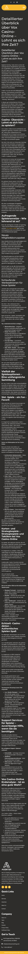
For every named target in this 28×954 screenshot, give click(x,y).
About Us (4, 905)
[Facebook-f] (10, 2)
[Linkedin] (17, 2)
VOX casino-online (11, 228)
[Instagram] (13, 2)
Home (3, 895)
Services (4, 898)
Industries (4, 902)
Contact (4, 908)
